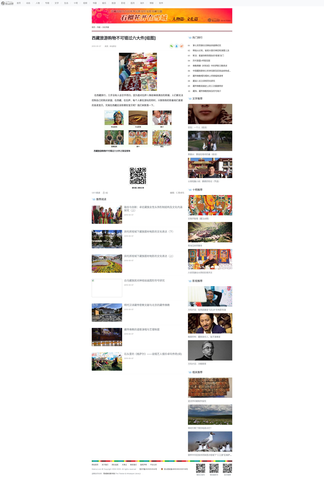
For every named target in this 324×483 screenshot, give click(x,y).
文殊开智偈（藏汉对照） (199, 218)
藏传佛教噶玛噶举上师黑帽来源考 (208, 76)
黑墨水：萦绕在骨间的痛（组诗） (203, 154)
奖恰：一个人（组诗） (198, 127)
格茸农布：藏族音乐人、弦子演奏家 (204, 337)
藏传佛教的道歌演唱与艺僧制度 (142, 329)
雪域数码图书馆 (109, 474)
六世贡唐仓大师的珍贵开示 (200, 272)
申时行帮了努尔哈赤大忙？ (200, 428)
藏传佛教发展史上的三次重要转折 (208, 86)
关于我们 (105, 465)
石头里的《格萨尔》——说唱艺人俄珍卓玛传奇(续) (153, 354)
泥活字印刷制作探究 (197, 401)
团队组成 (115, 465)
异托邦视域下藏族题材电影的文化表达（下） (149, 231)
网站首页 (95, 465)
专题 (98, 27)
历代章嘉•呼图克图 (201, 60)
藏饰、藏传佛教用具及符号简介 (207, 91)
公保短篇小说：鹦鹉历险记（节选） (204, 181)
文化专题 (105, 27)
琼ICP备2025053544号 (148, 469)
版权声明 (143, 465)
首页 (93, 27)
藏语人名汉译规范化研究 (204, 81)
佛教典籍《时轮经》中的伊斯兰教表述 (210, 65)
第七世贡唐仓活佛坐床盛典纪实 (207, 45)
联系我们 (133, 465)
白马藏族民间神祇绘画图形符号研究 (144, 280)
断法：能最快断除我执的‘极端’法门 (208, 55)
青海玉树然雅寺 (195, 245)
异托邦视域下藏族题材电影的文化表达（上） (149, 256)
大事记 (124, 465)
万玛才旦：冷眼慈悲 (197, 364)
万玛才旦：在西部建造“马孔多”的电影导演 (207, 310)
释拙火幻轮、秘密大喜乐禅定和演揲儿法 (211, 50)
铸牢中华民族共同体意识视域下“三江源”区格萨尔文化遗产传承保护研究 (220, 455)
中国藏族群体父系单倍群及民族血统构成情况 (213, 70)
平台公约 (153, 465)
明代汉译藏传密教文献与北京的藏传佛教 (147, 305)
